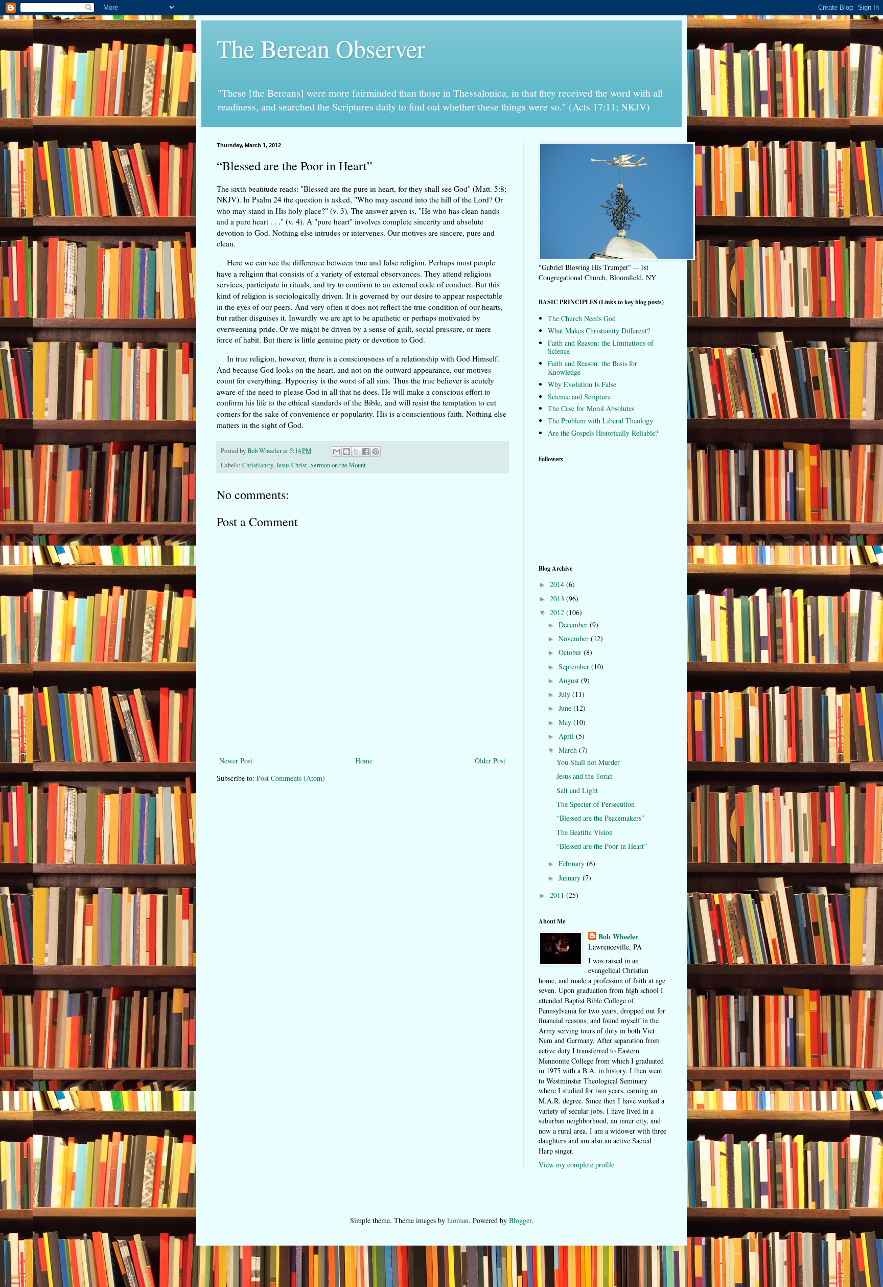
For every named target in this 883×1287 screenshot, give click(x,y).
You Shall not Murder (588, 762)
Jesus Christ (291, 465)
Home (364, 760)
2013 (558, 598)
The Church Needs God (582, 318)
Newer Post (235, 760)
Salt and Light (577, 790)
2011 (558, 895)
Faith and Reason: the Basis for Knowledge (592, 367)
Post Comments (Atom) (291, 778)
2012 (558, 612)
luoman (458, 1220)
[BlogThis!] (346, 451)
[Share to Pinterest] (375, 451)
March (569, 750)
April (567, 736)
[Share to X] (356, 451)
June (566, 708)
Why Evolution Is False (582, 384)
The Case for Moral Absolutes (591, 408)
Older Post (490, 760)
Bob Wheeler (618, 937)
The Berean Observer (321, 48)
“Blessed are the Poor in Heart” (601, 846)
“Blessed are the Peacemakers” (600, 818)
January (571, 878)
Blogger (520, 1220)
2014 (558, 584)
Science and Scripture (579, 396)
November (575, 638)
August (570, 680)
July (565, 694)
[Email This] (337, 451)
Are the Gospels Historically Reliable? (603, 433)
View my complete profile (576, 1164)
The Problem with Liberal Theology (600, 420)
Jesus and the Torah (584, 776)
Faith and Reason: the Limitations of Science (601, 347)
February (573, 863)
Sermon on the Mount (338, 465)
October (571, 652)
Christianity (257, 465)
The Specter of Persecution (595, 804)
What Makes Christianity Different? (599, 330)
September (575, 666)
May (566, 722)
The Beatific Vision (584, 832)
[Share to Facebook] (366, 451)
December (574, 624)
